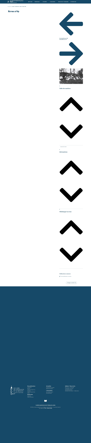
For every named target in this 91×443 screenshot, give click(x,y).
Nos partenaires (49, 393)
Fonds (28, 393)
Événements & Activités (50, 387)
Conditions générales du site (41, 405)
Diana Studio (49, 408)
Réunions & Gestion (49, 388)
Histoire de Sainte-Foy (31, 389)
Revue (21, 6)
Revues (28, 388)
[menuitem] (37, 2)
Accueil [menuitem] (30, 1)
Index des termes (30, 397)
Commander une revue (69, 388)
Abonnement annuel (68, 389)
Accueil (13, 6)
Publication (17, 6)
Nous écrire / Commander (69, 387)
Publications (29, 387)
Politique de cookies (51, 405)
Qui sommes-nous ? (49, 392)
